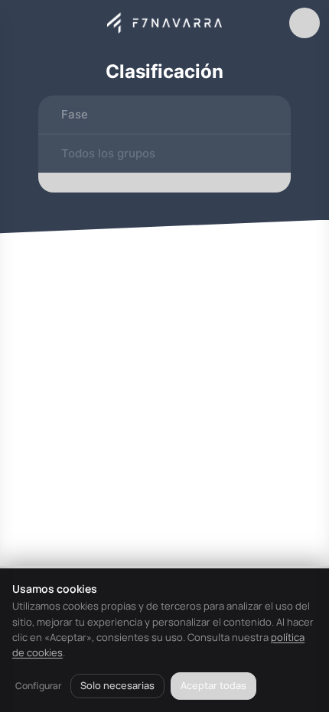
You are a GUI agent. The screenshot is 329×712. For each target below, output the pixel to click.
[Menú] (24, 23)
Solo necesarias (117, 685)
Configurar (38, 685)
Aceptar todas (213, 685)
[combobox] (164, 114)
